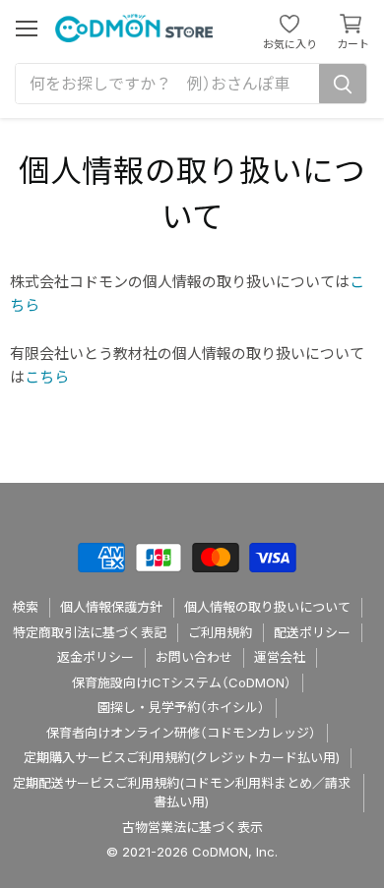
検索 (25, 607)
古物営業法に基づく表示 (192, 827)
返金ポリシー (95, 657)
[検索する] (342, 83)
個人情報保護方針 (111, 607)
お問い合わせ (194, 657)
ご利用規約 (220, 632)
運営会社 (279, 657)
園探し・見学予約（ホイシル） (181, 707)
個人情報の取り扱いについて (267, 607)
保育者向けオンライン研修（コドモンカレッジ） (181, 732)
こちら (47, 377)
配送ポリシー (312, 632)
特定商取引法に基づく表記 (89, 632)
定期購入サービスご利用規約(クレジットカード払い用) (182, 757)
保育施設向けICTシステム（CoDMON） (181, 682)
